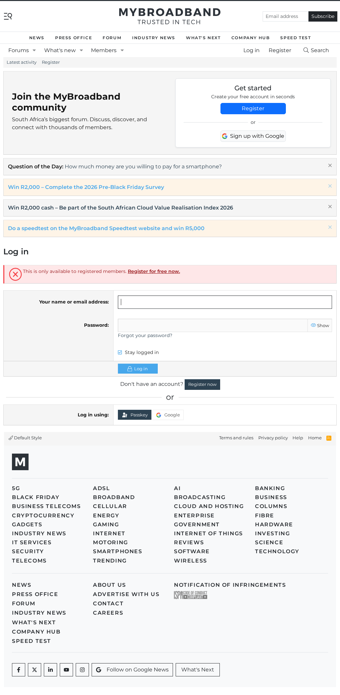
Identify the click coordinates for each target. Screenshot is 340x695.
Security (28, 551)
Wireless (190, 561)
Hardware (274, 524)
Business (271, 497)
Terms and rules (236, 437)
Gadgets (27, 524)
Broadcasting (199, 497)
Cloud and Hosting (209, 506)
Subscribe (322, 16)
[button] (34, 50)
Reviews (189, 542)
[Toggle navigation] (8, 16)
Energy (106, 515)
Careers (108, 613)
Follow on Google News (138, 669)
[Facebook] (18, 669)
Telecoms (29, 561)
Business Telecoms (46, 506)
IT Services (32, 542)
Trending (110, 561)
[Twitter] (34, 669)
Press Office (73, 37)
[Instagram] (82, 669)
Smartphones (117, 551)
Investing (272, 533)
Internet (109, 533)
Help (298, 437)
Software (192, 551)
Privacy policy (273, 437)
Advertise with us (126, 594)
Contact (108, 603)
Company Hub (250, 37)
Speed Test (295, 37)
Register (51, 62)
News (36, 37)
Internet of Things (208, 533)
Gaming (106, 524)
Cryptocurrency (43, 515)
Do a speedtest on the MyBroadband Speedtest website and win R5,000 (106, 228)
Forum (112, 37)
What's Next (203, 37)
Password (96, 325)
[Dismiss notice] (329, 166)
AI (177, 488)
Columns (271, 506)
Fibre (264, 515)
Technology (277, 551)
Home (315, 437)
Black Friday (35, 497)
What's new (60, 50)
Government (197, 524)
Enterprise (194, 515)
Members (104, 50)
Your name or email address (73, 302)
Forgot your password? (145, 335)
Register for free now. (154, 271)
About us (109, 585)
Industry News (153, 37)
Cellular (110, 506)
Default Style (27, 437)
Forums (18, 50)
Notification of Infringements (230, 585)
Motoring (110, 542)
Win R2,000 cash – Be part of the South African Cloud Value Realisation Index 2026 (120, 208)
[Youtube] (66, 669)
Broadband (114, 497)
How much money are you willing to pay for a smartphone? (143, 166)
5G (16, 488)
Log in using (93, 415)
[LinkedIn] (50, 669)
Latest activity (22, 62)
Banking (270, 488)
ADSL (101, 488)
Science (269, 542)
